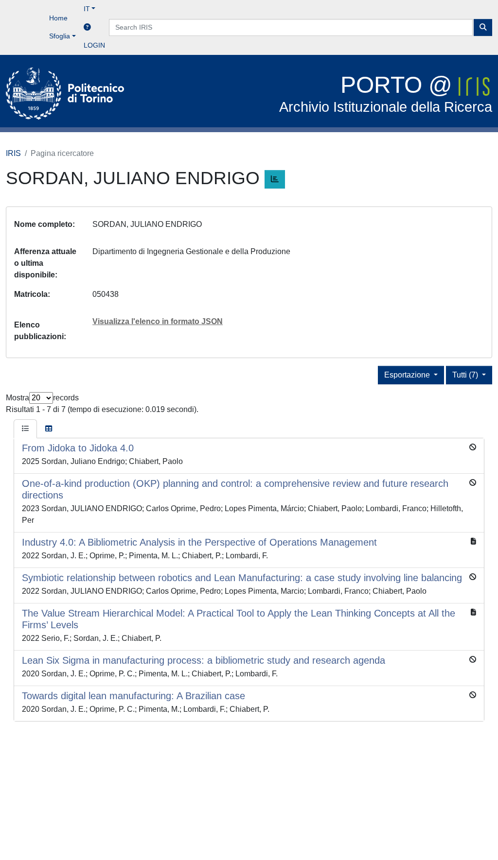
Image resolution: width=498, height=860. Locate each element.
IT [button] (87, 9)
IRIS (13, 153)
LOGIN (94, 45)
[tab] (25, 429)
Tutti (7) (466, 375)
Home (58, 18)
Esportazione (408, 375)
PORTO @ (385, 93)
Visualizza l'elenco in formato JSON (157, 321)
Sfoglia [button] (59, 36)
